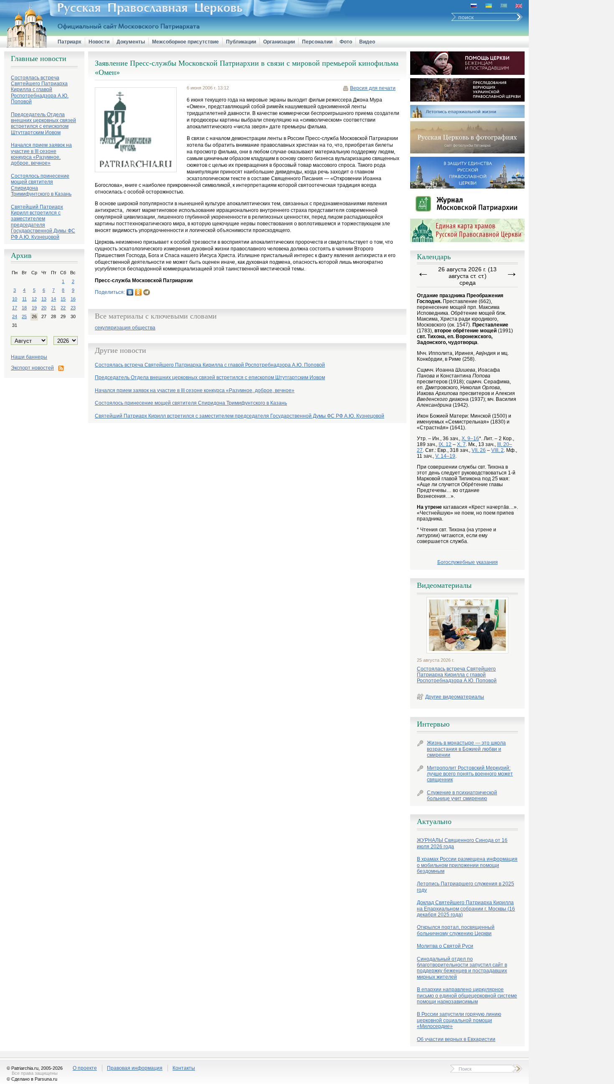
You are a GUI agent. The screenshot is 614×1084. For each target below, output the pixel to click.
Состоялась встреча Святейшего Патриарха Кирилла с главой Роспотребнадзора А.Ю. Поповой (457, 675)
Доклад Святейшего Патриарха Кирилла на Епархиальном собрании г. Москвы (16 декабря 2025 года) (466, 909)
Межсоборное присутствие (185, 42)
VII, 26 (479, 450)
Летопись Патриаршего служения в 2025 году (465, 887)
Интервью (433, 724)
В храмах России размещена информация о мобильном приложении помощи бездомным (467, 865)
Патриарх (69, 42)
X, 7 (461, 444)
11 (24, 298)
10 (14, 298)
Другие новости (120, 350)
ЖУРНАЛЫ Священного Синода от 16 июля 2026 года (462, 843)
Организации (279, 42)
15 (63, 298)
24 (14, 316)
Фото (346, 42)
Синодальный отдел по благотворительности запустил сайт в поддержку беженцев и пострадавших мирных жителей (462, 968)
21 (53, 307)
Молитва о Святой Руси (445, 946)
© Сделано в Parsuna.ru (32, 1078)
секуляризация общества (125, 328)
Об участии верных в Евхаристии (456, 1039)
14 (53, 298)
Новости (99, 42)
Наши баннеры (29, 357)
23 (73, 307)
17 (14, 307)
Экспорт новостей (32, 368)
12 (34, 298)
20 (43, 307)
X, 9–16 (470, 438)
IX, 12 (445, 444)
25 (24, 316)
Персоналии (317, 42)
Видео (367, 42)
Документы (131, 42)
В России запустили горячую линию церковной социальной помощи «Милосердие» (459, 1020)
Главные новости (38, 58)
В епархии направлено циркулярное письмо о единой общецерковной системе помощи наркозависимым (467, 996)
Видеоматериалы (444, 585)
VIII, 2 (497, 450)
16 (73, 298)
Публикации (241, 42)
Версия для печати (373, 88)
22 (63, 307)
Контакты (184, 1068)
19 (34, 307)
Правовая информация (134, 1068)
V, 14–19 (445, 456)
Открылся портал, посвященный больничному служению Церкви (456, 930)
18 (24, 307)
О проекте (85, 1068)
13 (43, 298)
